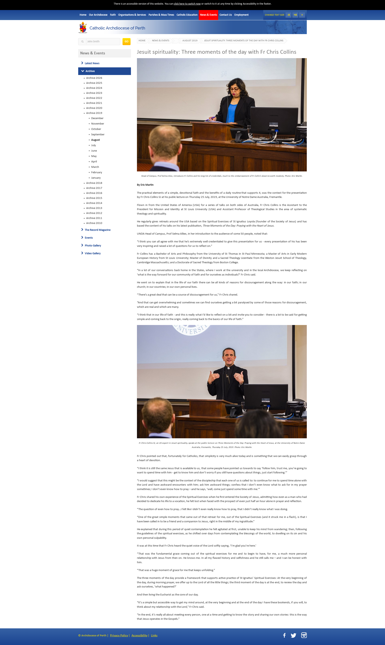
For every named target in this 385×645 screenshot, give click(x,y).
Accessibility (139, 635)
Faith (113, 15)
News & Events (208, 15)
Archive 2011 (94, 218)
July (93, 145)
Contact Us (226, 15)
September (97, 134)
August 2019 (190, 40)
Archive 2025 (94, 83)
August (95, 140)
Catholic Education (187, 15)
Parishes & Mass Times (161, 15)
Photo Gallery (92, 245)
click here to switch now (187, 3)
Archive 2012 (94, 213)
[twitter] (293, 635)
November (97, 123)
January (96, 177)
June (94, 150)
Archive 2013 (94, 208)
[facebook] (284, 635)
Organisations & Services (132, 15)
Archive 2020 (94, 108)
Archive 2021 (94, 103)
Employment (241, 15)
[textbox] (99, 41)
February (96, 172)
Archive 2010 (94, 223)
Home (83, 15)
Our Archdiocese (98, 15)
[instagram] (304, 635)
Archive (90, 71)
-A (288, 14)
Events (88, 237)
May (94, 156)
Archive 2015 (94, 198)
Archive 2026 (94, 78)
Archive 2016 (94, 193)
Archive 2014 (94, 203)
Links (154, 635)
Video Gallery (92, 253)
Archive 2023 (94, 93)
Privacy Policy (119, 635)
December (97, 118)
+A (295, 14)
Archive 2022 (94, 98)
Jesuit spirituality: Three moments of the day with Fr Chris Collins (243, 40)
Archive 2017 (94, 188)
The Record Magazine (97, 230)
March (95, 167)
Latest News (91, 63)
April (94, 161)
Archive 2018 (94, 183)
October (96, 129)
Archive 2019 (94, 113)
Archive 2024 (94, 88)
